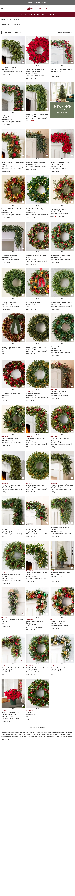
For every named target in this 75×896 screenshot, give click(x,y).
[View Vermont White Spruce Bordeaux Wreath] (13, 189)
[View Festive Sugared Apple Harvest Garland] (13, 96)
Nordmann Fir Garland (9, 255)
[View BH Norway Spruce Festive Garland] (37, 419)
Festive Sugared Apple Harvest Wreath (36, 256)
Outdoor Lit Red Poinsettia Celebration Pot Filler (10, 713)
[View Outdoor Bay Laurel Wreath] (62, 236)
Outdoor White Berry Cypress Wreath (36, 209)
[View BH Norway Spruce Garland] (13, 465)
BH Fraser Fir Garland (8, 67)
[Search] (6, 8)
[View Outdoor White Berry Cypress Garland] (37, 555)
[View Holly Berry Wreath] (37, 693)
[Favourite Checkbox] (22, 62)
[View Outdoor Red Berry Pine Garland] (13, 648)
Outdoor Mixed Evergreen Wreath (59, 347)
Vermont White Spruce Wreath (37, 347)
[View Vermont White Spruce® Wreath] (37, 327)
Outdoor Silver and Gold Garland (61, 668)
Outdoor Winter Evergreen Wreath (10, 575)
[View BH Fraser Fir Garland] (13, 50)
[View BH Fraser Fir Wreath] (37, 374)
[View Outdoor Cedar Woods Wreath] (62, 282)
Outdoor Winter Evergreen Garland (59, 528)
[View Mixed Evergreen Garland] (13, 510)
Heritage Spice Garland (58, 391)
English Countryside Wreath (11, 347)
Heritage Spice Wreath (58, 209)
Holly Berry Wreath (32, 713)
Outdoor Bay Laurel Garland (35, 530)
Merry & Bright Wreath (58, 621)
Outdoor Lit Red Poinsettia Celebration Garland (59, 163)
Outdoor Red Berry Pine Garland (12, 668)
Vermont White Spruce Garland (61, 485)
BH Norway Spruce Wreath (35, 485)
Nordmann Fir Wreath (8, 302)
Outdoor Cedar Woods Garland (37, 114)
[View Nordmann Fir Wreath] (13, 282)
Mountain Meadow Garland (35, 162)
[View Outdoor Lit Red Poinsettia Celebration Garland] (62, 143)
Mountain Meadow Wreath (10, 438)
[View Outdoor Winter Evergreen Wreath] (13, 555)
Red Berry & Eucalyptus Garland (61, 69)
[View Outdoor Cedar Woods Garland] (37, 96)
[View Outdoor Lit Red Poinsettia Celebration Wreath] (37, 50)
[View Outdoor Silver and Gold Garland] (62, 648)
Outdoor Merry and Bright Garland (35, 622)
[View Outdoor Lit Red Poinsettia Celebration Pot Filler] (13, 693)
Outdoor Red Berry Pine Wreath (37, 668)
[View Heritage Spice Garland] (62, 374)
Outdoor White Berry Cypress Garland (36, 573)
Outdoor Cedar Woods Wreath (61, 302)
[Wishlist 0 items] (68, 9)
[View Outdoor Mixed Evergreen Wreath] (62, 327)
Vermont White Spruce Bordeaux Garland (12, 163)
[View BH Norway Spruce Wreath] (37, 465)
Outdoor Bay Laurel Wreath (60, 255)
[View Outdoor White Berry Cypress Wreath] (37, 189)
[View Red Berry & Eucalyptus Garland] (62, 50)
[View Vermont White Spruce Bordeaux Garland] (13, 143)
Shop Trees (52, 14)
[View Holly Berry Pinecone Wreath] (13, 374)
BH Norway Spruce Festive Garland (35, 439)
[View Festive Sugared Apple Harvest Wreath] (37, 236)
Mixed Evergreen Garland (10, 530)
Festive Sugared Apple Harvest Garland (11, 116)
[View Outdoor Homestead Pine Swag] (13, 601)
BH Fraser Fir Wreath (33, 393)
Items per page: (64, 32)
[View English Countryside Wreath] (13, 327)
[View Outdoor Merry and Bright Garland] (37, 601)
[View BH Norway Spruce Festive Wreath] (62, 419)
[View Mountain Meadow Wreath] (13, 419)
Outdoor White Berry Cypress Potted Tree (60, 573)
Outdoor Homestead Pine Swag (12, 619)
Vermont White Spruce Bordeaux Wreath (12, 209)
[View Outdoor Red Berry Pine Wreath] (37, 648)
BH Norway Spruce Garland (10, 485)
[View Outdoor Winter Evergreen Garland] (62, 510)
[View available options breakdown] (21, 71)
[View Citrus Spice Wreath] (37, 282)
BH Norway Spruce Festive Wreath (59, 439)
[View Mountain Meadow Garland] (37, 143)
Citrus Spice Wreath (33, 302)
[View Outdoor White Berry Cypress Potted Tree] (62, 555)
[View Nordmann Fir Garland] (13, 236)
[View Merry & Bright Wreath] (62, 601)
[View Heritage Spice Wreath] (62, 189)
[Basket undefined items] (73, 9)
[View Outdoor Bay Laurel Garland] (37, 510)
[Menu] (2, 8)
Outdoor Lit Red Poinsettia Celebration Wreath (35, 70)
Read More (5, 739)
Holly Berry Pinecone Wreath (11, 393)
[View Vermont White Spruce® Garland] (62, 465)
